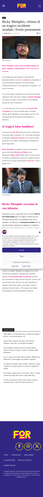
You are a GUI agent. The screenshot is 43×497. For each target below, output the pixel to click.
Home (3, 14)
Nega (21, 256)
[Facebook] (19, 446)
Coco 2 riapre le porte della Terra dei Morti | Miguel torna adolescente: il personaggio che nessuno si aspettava (22, 358)
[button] (40, 232)
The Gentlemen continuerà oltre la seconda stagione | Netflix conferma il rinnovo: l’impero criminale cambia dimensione (21, 350)
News (9, 14)
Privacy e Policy (26, 266)
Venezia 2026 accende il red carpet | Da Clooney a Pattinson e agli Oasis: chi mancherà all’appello (19, 342)
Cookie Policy (15, 266)
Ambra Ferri (7, 33)
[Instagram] (28, 446)
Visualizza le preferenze (21, 262)
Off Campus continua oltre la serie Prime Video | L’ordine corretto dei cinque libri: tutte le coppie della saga (22, 374)
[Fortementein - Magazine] (21, 6)
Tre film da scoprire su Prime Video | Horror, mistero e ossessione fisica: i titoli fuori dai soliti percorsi (21, 381)
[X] (37, 446)
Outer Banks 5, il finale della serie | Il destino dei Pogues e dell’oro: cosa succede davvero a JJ (22, 335)
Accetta (21, 250)
